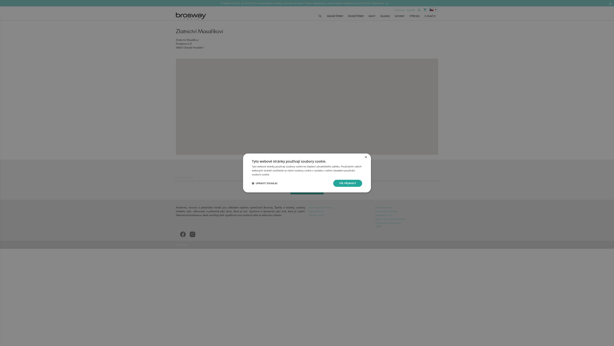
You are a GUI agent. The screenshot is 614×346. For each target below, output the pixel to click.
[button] (264, 183)
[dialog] (307, 173)
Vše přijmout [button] (347, 183)
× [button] (366, 157)
